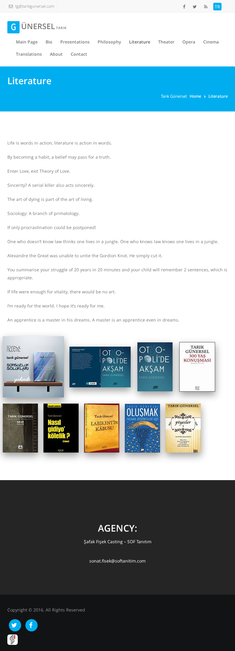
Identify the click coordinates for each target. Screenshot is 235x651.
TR (217, 6)
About (56, 54)
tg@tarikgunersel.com (34, 6)
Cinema (211, 42)
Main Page (27, 42)
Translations (29, 54)
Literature (139, 42)
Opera (188, 42)
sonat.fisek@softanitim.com (117, 561)
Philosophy (109, 42)
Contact (79, 54)
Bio (49, 42)
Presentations (75, 42)
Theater (166, 42)
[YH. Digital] (12, 639)
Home (195, 96)
